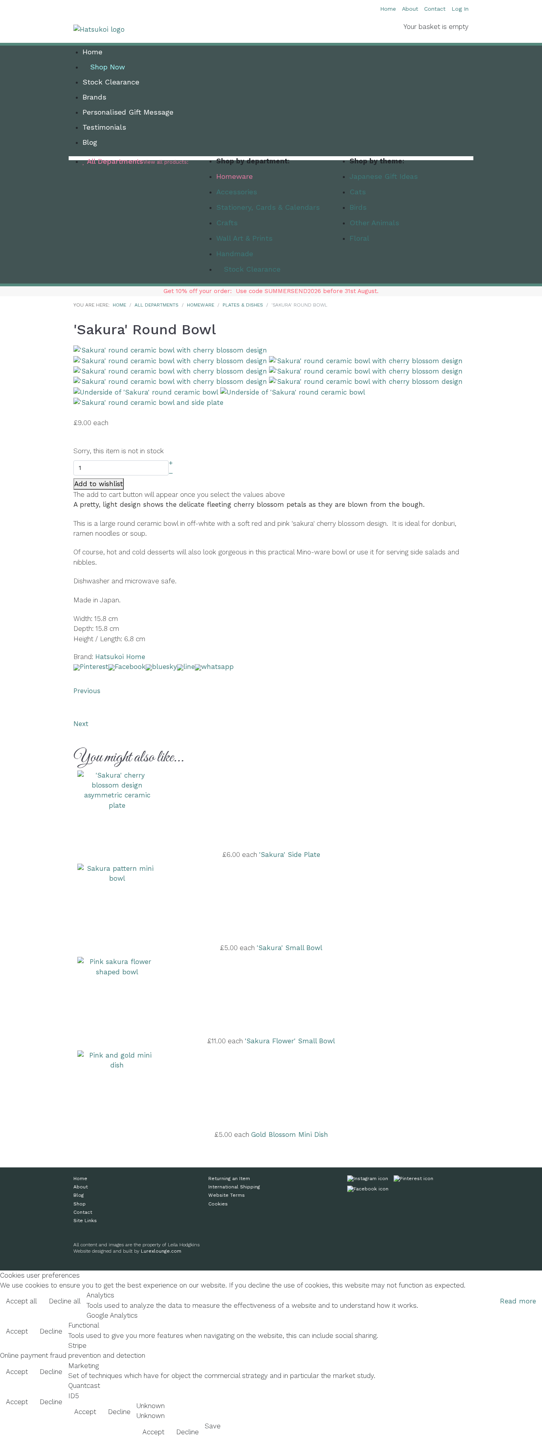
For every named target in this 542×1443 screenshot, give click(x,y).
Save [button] (213, 1426)
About (410, 9)
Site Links (85, 1220)
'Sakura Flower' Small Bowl (290, 1041)
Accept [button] (17, 1331)
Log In (460, 9)
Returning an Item (229, 1178)
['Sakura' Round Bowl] (170, 350)
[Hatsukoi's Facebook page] (367, 1190)
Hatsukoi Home (120, 657)
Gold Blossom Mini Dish (289, 1134)
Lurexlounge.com (161, 1251)
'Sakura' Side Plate (289, 855)
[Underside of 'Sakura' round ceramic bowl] (145, 392)
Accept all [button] (21, 1301)
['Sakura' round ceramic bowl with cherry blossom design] (170, 360)
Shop (79, 1204)
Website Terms (226, 1195)
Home (388, 9)
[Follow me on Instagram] (367, 1180)
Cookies (218, 1204)
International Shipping (234, 1187)
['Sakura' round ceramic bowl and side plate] (148, 402)
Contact (435, 9)
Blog (78, 1195)
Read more (518, 1301)
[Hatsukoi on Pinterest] (413, 1180)
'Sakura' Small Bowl (289, 948)
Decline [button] (51, 1331)
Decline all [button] (65, 1301)
